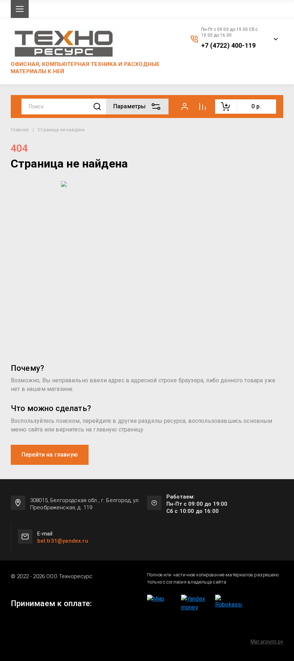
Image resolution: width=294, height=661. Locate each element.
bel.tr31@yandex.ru (62, 541)
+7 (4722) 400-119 (228, 45)
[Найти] (97, 107)
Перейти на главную (50, 454)
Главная (20, 129)
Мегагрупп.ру (267, 642)
